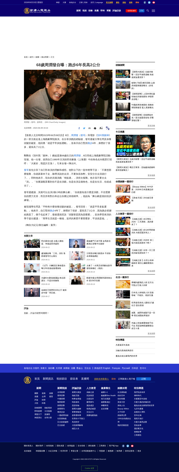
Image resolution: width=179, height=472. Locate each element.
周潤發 (74, 135)
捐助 (124, 2)
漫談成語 (90, 405)
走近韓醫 (104, 409)
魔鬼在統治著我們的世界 (126, 356)
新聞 (78, 10)
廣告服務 (92, 446)
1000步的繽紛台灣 (124, 420)
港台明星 (45, 57)
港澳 (43, 393)
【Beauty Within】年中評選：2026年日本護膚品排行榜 (142, 189)
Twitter (149, 2)
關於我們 (39, 446)
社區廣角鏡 (62, 418)
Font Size (101, 128)
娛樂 (37, 57)
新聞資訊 (48, 378)
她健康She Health (108, 395)
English (106, 368)
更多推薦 (151, 175)
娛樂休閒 (122, 388)
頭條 (90, 10)
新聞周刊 (61, 409)
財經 (43, 400)
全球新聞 (61, 392)
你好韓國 (121, 399)
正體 (81, 2)
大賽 (64, 2)
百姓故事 (137, 425)
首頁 (26, 57)
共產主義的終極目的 (142, 402)
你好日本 (121, 395)
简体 (86, 2)
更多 (139, 451)
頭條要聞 (38, 408)
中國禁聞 (61, 399)
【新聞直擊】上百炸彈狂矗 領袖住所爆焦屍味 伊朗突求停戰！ (143, 96)
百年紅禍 (137, 415)
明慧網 (102, 451)
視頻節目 (61, 378)
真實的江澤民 (139, 412)
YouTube (153, 2)
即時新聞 (38, 411)
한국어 (143, 368)
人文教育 (91, 388)
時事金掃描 (76, 399)
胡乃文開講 (105, 399)
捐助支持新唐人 (101, 379)
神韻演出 (38, 418)
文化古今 (90, 412)
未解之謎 (90, 392)
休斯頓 (66, 368)
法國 (73, 368)
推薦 (96, 10)
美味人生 (121, 405)
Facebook (144, 2)
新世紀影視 (129, 451)
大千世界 (121, 412)
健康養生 (105, 388)
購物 (137, 2)
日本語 (135, 368)
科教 (43, 403)
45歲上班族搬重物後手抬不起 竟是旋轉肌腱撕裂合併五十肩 (142, 326)
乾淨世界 (64, 451)
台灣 (43, 396)
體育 (51, 396)
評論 (36, 400)
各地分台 (72, 2)
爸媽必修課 (91, 409)
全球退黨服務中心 (88, 451)
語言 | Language (97, 2)
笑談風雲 (90, 395)
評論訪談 (117, 10)
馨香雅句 (90, 402)
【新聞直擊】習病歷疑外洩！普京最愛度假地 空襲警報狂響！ (142, 118)
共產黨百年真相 (122, 345)
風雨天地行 (138, 418)
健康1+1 (104, 392)
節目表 (74, 378)
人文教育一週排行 (124, 214)
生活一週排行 (122, 277)
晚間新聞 (61, 402)
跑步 (90, 143)
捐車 (130, 2)
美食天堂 (121, 402)
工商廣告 (137, 435)
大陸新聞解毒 (77, 425)
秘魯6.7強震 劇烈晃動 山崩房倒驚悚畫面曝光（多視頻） (143, 85)
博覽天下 (38, 414)
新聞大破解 (76, 409)
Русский (126, 368)
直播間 (85, 378)
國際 (36, 393)
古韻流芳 (90, 399)
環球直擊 (61, 395)
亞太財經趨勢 (62, 422)
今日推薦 (120, 132)
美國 (36, 396)
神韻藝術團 (40, 451)
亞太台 (88, 368)
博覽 (109, 10)
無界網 (119, 451)
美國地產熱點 (91, 415)
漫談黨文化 (138, 428)
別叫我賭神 (103, 135)
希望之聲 (74, 451)
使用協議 (71, 446)
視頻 (84, 10)
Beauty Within (123, 409)
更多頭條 (151, 126)
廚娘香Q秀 (122, 415)
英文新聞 (109, 2)
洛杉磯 (51, 368)
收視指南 (50, 446)
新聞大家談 (76, 392)
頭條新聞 (120, 65)
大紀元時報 (52, 451)
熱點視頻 (48, 408)
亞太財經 (61, 425)
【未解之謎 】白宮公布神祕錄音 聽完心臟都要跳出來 (142, 263)
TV (142, 11)
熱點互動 (75, 395)
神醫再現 (104, 405)
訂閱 (144, 379)
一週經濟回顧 (62, 415)
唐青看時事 (76, 415)
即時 (103, 10)
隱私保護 (60, 446)
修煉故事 (137, 432)
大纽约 (36, 368)
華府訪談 (61, 412)
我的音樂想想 (123, 425)
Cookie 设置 (89, 468)
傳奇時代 (137, 395)
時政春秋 (75, 402)
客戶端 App (113, 446)
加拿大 (43, 368)
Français (116, 368)
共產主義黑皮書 (140, 422)
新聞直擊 (61, 405)
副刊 (31, 57)
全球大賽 (48, 418)
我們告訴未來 (139, 392)
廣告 (117, 2)
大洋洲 (59, 368)
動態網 (110, 451)
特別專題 (120, 340)
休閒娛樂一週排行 (124, 181)
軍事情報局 (76, 412)
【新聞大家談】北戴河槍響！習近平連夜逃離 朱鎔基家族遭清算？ (142, 74)
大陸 (36, 403)
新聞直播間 (132, 11)
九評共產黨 (138, 409)
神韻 (57, 2)
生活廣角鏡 (122, 392)
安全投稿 (81, 446)
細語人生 (75, 428)
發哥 (83, 135)
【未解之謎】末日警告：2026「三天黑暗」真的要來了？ (142, 222)
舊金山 (79, 368)
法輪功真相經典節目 (124, 350)
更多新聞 (151, 207)
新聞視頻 (62, 388)
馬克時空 (75, 422)
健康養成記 (105, 402)
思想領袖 (75, 405)
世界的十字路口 (78, 418)
